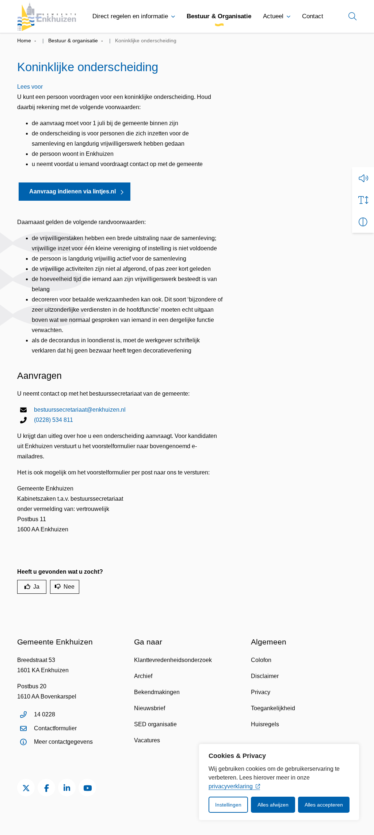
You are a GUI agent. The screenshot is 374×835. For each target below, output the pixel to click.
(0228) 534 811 (53, 420)
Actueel (273, 16)
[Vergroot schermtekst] (363, 200)
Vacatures (147, 740)
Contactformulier (55, 728)
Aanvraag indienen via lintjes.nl (72, 191)
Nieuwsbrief (149, 708)
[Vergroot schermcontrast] (363, 222)
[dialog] (279, 782)
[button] (363, 178)
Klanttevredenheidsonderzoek (173, 660)
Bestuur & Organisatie (219, 16)
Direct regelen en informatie (130, 16)
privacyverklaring (231, 786)
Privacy (260, 692)
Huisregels (265, 724)
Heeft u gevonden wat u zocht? (60, 572)
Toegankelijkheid (273, 708)
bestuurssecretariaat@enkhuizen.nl (80, 410)
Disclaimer (265, 676)
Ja (36, 587)
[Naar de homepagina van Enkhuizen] (47, 16)
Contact (312, 16)
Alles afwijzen (273, 805)
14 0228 (44, 714)
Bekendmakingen (157, 692)
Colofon (261, 660)
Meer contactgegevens (63, 742)
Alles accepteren (324, 805)
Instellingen (228, 805)
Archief (143, 676)
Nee (69, 587)
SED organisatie (155, 724)
